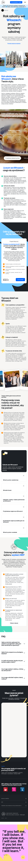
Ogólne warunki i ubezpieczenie (12, 813)
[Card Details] (23, 475)
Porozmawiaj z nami (16, 2)
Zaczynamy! (20, 279)
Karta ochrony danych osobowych (12, 814)
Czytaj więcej (8, 584)
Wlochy (6, 10)
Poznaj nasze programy (14, 43)
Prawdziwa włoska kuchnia (12, 158)
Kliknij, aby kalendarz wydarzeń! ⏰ (16, 6)
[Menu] (25, 2)
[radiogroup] (14, 158)
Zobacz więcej (14, 623)
